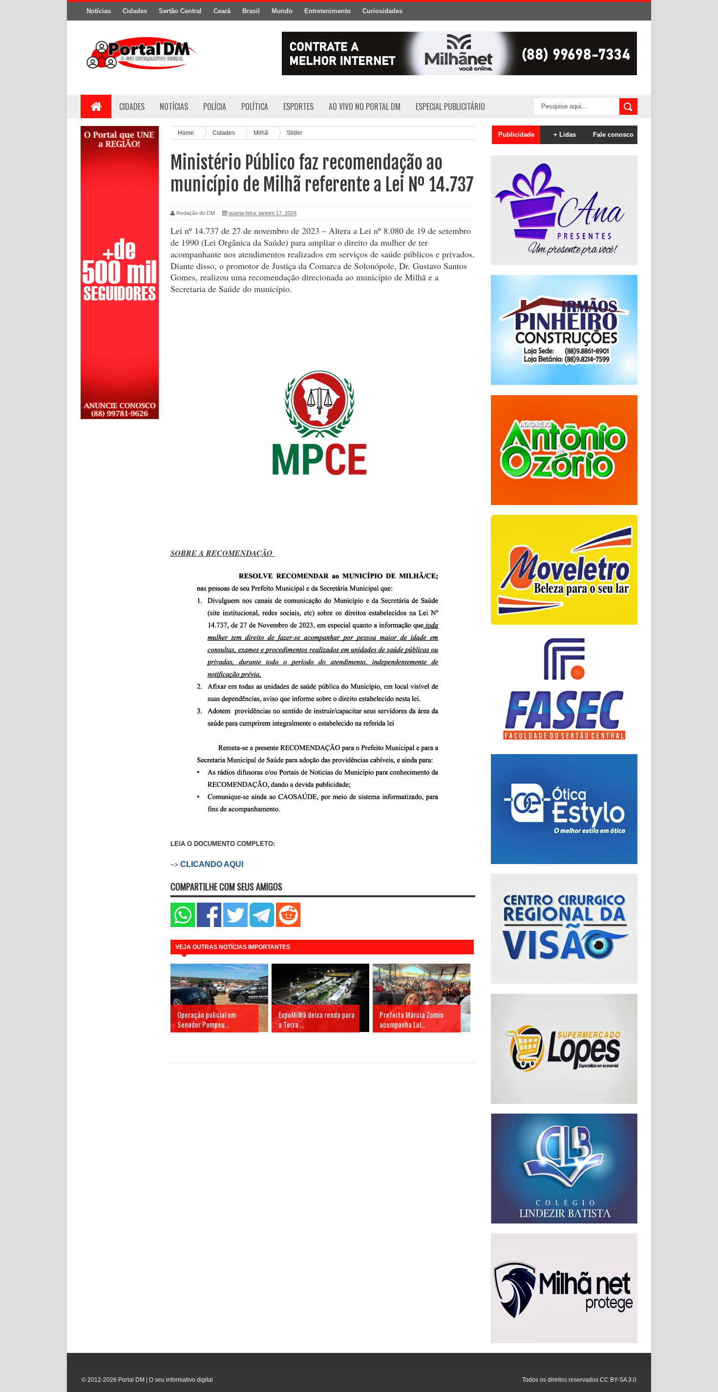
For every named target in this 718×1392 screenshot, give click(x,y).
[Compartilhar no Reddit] (288, 924)
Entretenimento (327, 11)
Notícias (98, 11)
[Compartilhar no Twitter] (235, 924)
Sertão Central (180, 11)
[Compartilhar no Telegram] (262, 924)
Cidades (135, 11)
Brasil (251, 11)
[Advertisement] (120, 582)
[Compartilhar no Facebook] (209, 924)
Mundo (282, 11)
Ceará (222, 11)
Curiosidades (382, 11)
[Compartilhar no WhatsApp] (182, 924)
